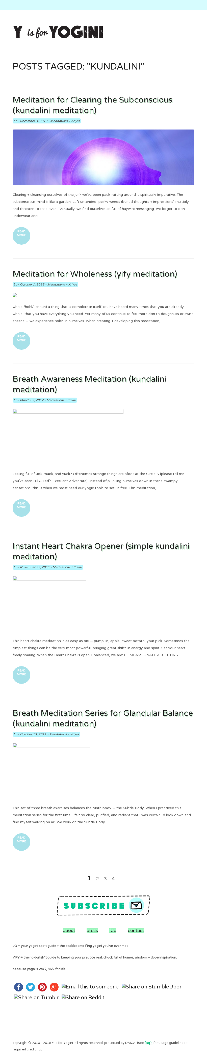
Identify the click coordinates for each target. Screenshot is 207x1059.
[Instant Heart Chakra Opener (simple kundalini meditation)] (103, 603)
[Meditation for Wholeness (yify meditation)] (103, 295)
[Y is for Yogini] (58, 32)
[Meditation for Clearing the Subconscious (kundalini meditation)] (103, 157)
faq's (148, 1043)
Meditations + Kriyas (65, 121)
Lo (15, 121)
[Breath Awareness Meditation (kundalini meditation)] (103, 436)
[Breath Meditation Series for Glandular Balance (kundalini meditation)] (103, 770)
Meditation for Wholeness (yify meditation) (95, 274)
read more (21, 233)
